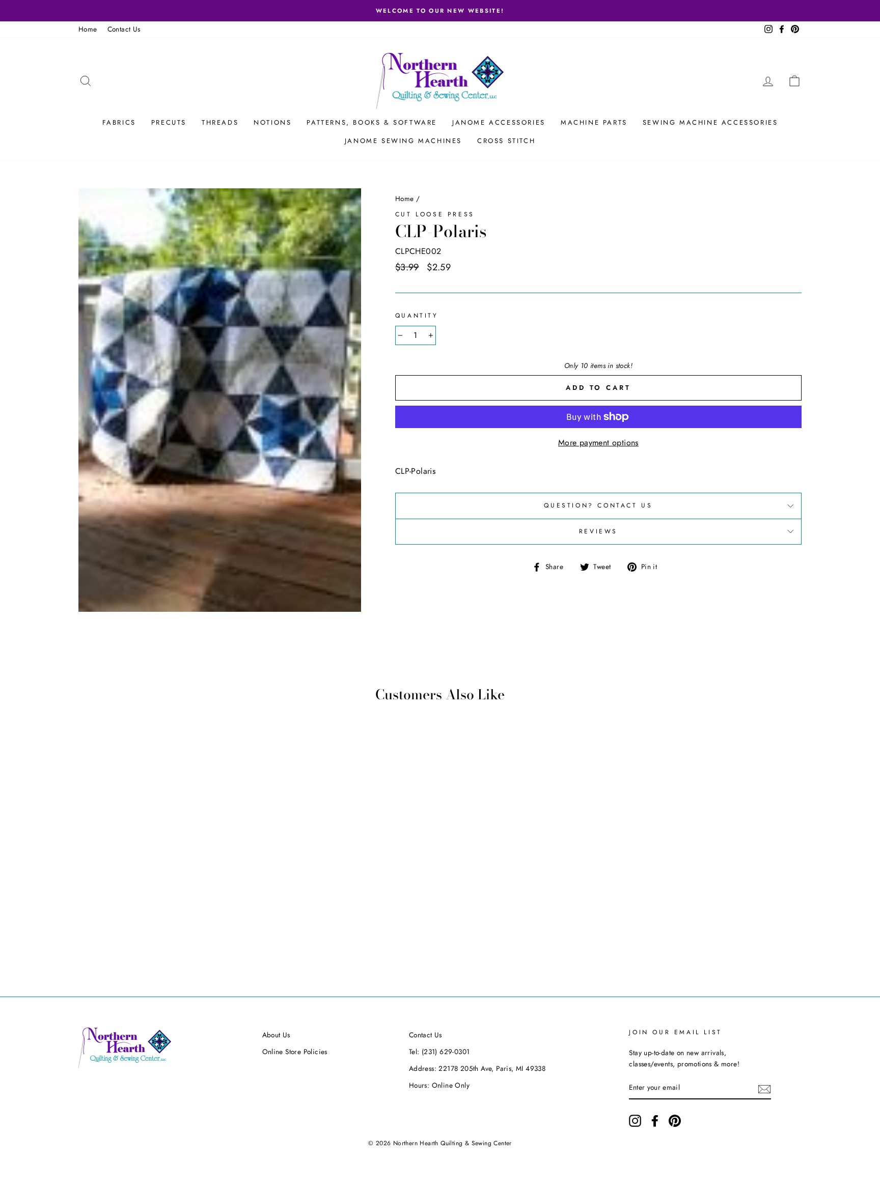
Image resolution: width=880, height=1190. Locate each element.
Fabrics (119, 122)
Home (87, 29)
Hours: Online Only (439, 1085)
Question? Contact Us (598, 505)
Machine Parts (594, 122)
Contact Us (124, 29)
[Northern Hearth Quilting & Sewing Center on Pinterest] (675, 1121)
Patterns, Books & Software (372, 122)
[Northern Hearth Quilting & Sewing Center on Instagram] (635, 1121)
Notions (272, 122)
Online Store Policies (294, 1051)
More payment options (598, 442)
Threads (220, 122)
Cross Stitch (506, 141)
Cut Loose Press (435, 214)
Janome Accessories (498, 122)
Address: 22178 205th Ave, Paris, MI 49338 (477, 1068)
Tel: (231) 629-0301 (439, 1051)
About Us (276, 1035)
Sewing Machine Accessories (710, 122)
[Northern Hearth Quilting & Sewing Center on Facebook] (655, 1121)
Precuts (168, 122)
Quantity (416, 315)
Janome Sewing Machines (403, 141)
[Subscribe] (764, 1088)
